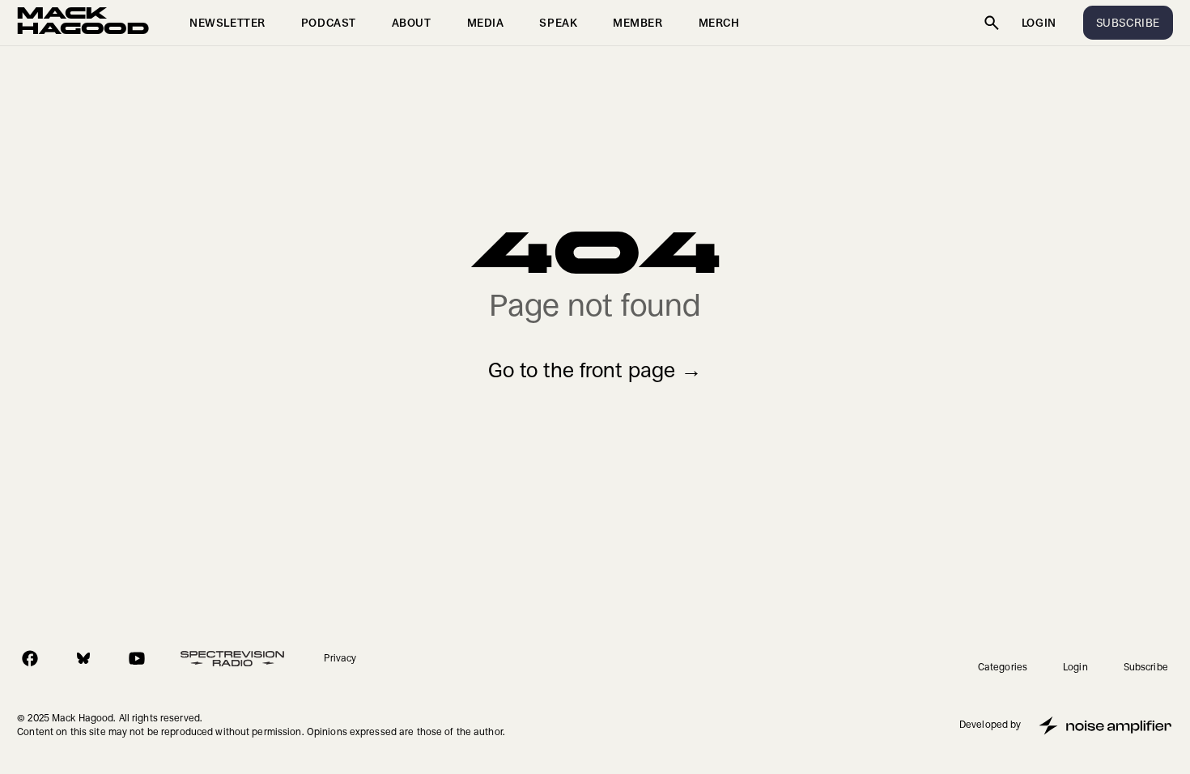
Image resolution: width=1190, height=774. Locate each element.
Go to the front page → (595, 370)
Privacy (340, 658)
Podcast (328, 22)
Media (485, 22)
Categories (1002, 667)
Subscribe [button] (1128, 22)
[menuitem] (227, 23)
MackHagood (83, 22)
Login (1039, 22)
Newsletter (227, 22)
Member (637, 22)
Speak (558, 22)
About (411, 22)
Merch (719, 22)
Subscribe (1146, 667)
